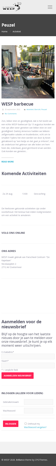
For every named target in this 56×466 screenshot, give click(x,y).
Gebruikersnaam (11, 402)
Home (4, 31)
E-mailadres (7, 352)
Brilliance (20, 459)
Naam (5, 360)
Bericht (37, 109)
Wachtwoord (9, 410)
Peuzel (44, 109)
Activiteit (17, 31)
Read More (7, 161)
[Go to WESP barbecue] (28, 71)
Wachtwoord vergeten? (35, 427)
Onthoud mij (34, 423)
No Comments (11, 113)
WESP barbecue (17, 104)
